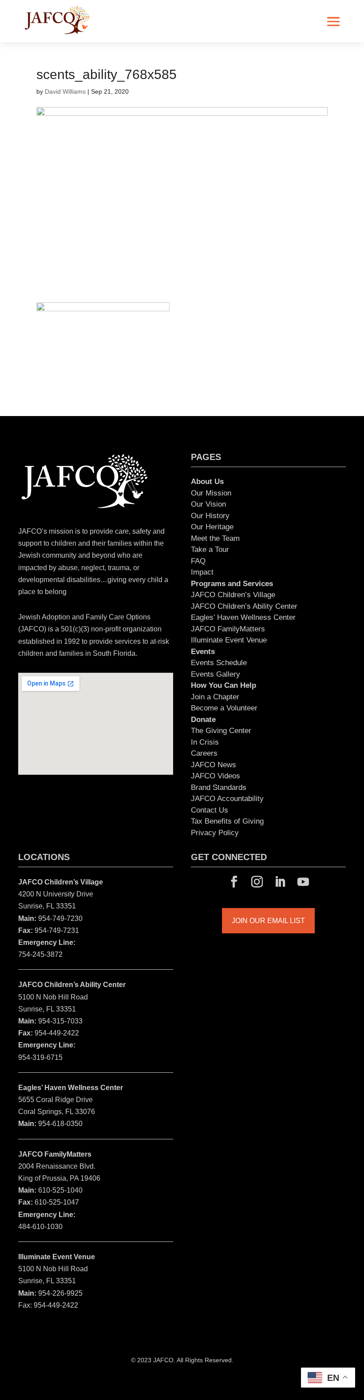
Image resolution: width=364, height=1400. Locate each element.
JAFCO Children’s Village (233, 595)
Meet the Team (215, 538)
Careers (204, 753)
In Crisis (205, 742)
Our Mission (211, 493)
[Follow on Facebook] (233, 881)
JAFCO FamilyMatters (228, 629)
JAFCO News (213, 765)
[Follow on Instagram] (257, 881)
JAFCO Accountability (227, 798)
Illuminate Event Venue (229, 640)
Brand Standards (218, 787)
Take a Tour (210, 549)
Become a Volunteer (224, 708)
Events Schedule (219, 662)
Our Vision (208, 504)
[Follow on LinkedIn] (280, 881)
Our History (210, 516)
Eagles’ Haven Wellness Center (243, 617)
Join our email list (268, 920)
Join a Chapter (215, 697)
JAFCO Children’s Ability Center (244, 606)
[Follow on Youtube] (303, 881)
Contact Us (209, 810)
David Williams (65, 91)
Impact (202, 572)
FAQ (198, 561)
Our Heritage (212, 527)
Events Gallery (215, 674)
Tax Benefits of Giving (227, 821)
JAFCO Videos (215, 776)
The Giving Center (221, 730)
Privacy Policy (215, 833)
